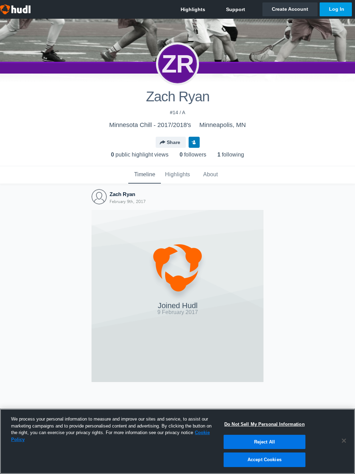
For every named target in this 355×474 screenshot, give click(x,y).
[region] (177, 441)
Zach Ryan (122, 194)
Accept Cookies (265, 459)
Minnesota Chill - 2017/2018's (150, 124)
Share (173, 142)
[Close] (344, 440)
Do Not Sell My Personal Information (264, 424)
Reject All (264, 442)
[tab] (144, 175)
